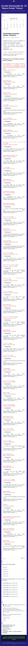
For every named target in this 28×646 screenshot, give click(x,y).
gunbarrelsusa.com (7, 191)
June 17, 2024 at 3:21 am (9, 180)
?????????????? (7, 216)
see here (5, 228)
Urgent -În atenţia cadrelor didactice (16, 52)
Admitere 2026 (6, 617)
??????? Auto (6, 118)
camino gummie (6, 454)
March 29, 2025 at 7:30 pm (9, 382)
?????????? (6, 440)
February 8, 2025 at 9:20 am (9, 331)
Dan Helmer (6, 179)
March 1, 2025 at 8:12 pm (9, 344)
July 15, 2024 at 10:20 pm (9, 204)
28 (20, 27)
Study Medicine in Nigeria (9, 155)
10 (7, 24)
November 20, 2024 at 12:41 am (10, 242)
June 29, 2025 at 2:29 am (9, 492)
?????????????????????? (9, 264)
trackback (5, 55)
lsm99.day (5, 92)
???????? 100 (6, 291)
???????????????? (7, 380)
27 (17, 27)
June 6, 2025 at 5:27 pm (8, 467)
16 (4, 25)
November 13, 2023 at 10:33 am (10, 106)
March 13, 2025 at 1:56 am (9, 370)
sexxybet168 (6, 466)
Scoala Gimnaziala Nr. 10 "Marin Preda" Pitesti (14, 7)
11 (10, 24)
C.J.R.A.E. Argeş (6, 628)
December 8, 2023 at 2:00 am (10, 119)
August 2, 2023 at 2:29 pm (9, 82)
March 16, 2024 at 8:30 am (9, 156)
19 (14, 25)
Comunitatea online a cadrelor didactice (12, 631)
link (4, 504)
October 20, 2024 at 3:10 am (9, 218)
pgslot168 (5, 330)
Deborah (5, 392)
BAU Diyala (6, 304)
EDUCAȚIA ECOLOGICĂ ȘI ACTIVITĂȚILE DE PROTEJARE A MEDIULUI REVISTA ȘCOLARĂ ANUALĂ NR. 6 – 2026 (14, 610)
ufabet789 (5, 491)
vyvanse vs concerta (7, 404)
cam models (6, 240)
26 (14, 27)
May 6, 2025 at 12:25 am (9, 430)
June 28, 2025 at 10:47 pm (9, 480)
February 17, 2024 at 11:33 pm (10, 144)
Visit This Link (6, 130)
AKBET (5, 540)
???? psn (5, 167)
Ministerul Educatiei (7, 626)
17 (7, 25)
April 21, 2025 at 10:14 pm (9, 406)
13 (17, 24)
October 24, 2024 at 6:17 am (9, 230)
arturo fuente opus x (7, 203)
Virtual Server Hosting (10, 643)
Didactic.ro (5, 630)
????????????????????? (9, 316)
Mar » (7, 28)
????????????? (7, 252)
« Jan (4, 28)
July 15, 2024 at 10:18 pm (9, 192)
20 (17, 25)
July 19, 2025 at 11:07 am (9, 542)
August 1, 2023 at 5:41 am (9, 70)
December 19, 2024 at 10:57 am (10, 280)
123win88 (5, 368)
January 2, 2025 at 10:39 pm (9, 306)
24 (7, 27)
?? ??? (4, 104)
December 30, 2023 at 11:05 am (10, 131)
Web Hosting (6, 80)
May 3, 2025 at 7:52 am (8, 418)
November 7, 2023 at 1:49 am (10, 94)
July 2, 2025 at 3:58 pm (8, 506)
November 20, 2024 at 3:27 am (10, 254)
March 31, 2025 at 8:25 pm (9, 394)
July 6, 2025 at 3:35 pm (8, 518)
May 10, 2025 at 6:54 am (9, 442)
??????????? (6, 343)
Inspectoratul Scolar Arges (8, 625)
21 (20, 25)
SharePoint (16, 643)
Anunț (4, 620)
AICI (11, 49)
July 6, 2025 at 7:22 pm (8, 530)
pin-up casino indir (7, 528)
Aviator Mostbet (6, 416)
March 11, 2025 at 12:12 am (9, 356)
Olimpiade (4, 632)
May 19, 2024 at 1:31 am (9, 168)
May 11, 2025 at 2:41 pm (9, 455)
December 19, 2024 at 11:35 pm (10, 292)
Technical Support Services (20, 642)
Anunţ (5, 52)
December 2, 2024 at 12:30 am (10, 266)
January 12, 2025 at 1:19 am (9, 318)
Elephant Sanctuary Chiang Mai (10, 516)
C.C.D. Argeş (5, 627)
